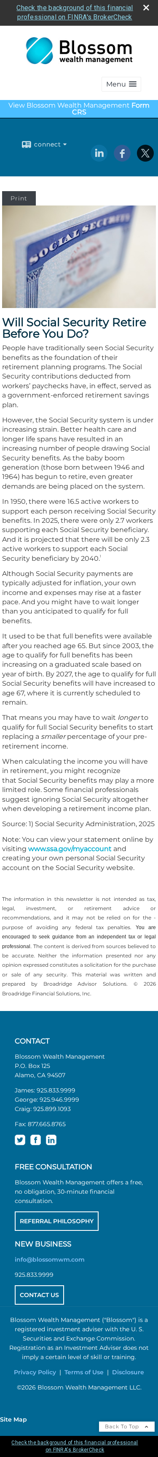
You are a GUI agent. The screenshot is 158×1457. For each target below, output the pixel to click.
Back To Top (123, 1426)
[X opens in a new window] (145, 159)
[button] (121, 84)
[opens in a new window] (20, 1143)
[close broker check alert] (146, 7)
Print (19, 198)
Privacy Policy (35, 1372)
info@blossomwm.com (50, 1259)
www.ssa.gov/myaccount (70, 849)
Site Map (13, 1419)
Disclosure (128, 1372)
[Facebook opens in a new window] (122, 159)
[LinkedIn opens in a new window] (99, 159)
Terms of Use (84, 1372)
